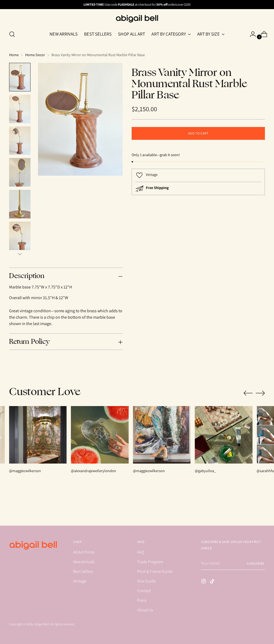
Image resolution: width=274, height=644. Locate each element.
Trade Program (150, 562)
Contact (144, 590)
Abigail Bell (41, 624)
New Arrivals (84, 562)
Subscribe (256, 563)
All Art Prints (84, 552)
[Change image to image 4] (20, 172)
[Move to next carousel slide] (260, 393)
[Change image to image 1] (20, 77)
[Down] (20, 254)
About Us (145, 610)
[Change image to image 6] (20, 236)
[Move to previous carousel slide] (248, 393)
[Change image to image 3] (20, 140)
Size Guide (146, 581)
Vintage (79, 581)
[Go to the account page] (250, 34)
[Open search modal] (12, 34)
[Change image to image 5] (20, 204)
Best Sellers (83, 571)
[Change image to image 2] (20, 109)
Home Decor (35, 54)
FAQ (140, 552)
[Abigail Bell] (137, 18)
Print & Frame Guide (155, 571)
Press (142, 600)
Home (14, 54)
